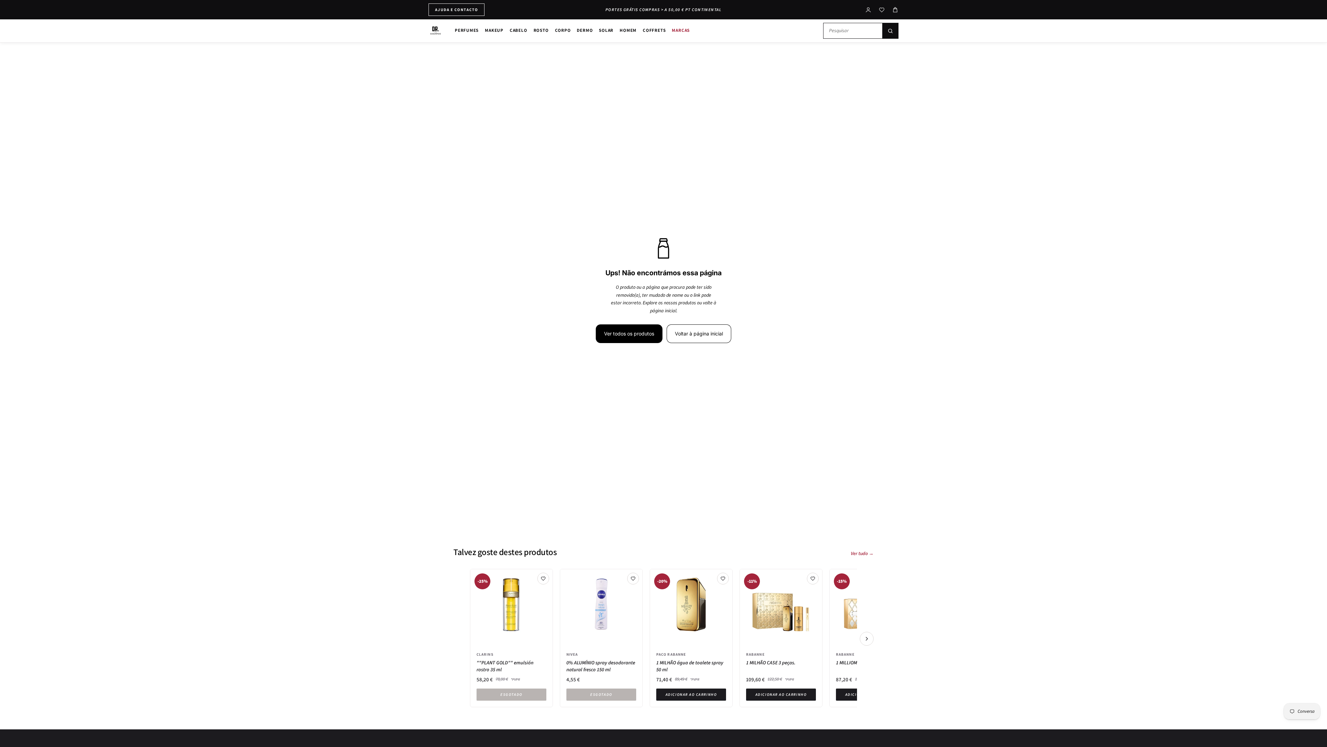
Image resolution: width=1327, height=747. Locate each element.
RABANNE (755, 654)
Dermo (585, 30)
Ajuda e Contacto (456, 9)
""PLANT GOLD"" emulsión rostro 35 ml (505, 666)
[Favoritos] (881, 10)
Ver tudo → (862, 553)
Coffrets (654, 30)
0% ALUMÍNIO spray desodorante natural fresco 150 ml (600, 666)
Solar (606, 30)
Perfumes (467, 30)
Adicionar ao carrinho (691, 694)
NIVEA (572, 654)
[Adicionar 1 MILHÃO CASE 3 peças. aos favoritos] (813, 578)
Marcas (681, 30)
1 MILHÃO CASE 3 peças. (771, 663)
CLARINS (485, 654)
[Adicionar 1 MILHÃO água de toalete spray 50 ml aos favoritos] (723, 578)
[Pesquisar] (890, 30)
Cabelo (518, 30)
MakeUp (494, 30)
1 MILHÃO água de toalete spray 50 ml (689, 666)
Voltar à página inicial (699, 333)
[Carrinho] (895, 10)
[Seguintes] (867, 639)
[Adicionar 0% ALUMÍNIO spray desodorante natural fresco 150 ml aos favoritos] (633, 578)
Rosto (541, 30)
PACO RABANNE (671, 654)
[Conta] (868, 10)
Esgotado (511, 694)
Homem (628, 30)
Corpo (563, 30)
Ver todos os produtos (629, 333)
